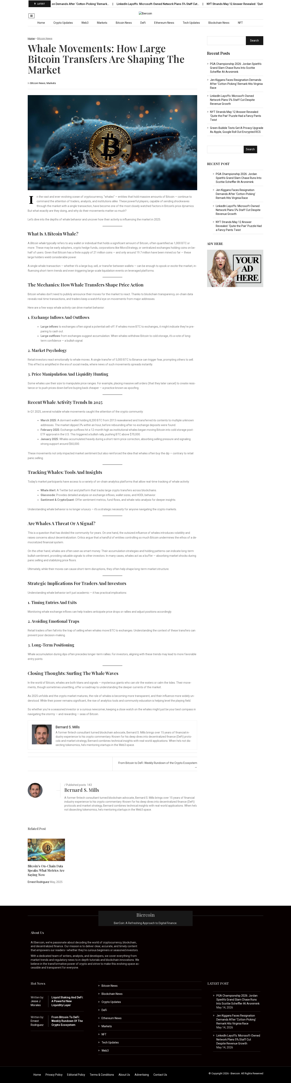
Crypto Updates (63, 22)
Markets (102, 22)
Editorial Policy (76, 1074)
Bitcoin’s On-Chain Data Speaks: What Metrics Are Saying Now (46, 870)
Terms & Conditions (102, 1074)
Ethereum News (164, 22)
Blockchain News (218, 22)
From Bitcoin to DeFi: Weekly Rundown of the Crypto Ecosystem (67, 1021)
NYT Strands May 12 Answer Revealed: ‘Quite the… (213, 4)
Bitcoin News (124, 22)
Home (41, 22)
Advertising (142, 1074)
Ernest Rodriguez (38, 882)
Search (254, 40)
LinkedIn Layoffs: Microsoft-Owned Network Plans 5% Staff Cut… (132, 4)
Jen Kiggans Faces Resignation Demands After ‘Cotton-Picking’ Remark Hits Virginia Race (236, 83)
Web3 (84, 22)
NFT (240, 22)
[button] (31, 15)
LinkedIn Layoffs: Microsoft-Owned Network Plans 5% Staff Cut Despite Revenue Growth (232, 99)
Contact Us (160, 1074)
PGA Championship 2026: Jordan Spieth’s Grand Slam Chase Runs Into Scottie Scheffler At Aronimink (236, 67)
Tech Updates (191, 22)
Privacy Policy (54, 1074)
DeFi (143, 22)
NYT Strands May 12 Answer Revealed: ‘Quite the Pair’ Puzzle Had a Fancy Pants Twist (235, 115)
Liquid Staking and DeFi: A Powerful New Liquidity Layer (67, 1001)
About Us (124, 1074)
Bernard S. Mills (81, 790)
